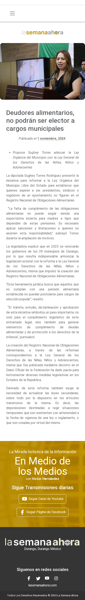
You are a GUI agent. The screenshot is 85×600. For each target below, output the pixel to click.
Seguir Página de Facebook (46, 512)
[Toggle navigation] (12, 13)
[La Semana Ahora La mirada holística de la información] (42, 32)
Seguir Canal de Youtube (46, 499)
